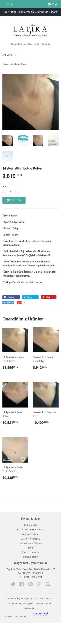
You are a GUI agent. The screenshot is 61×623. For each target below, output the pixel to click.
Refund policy (30, 556)
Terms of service (31, 552)
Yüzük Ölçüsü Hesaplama (30, 529)
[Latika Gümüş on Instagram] (48, 585)
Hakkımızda (30, 525)
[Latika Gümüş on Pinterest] (30, 585)
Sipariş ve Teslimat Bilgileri (21, 603)
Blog (30, 547)
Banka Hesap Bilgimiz (30, 543)
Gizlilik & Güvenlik (43, 598)
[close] (57, 12)
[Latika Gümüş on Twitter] (13, 585)
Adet (4, 186)
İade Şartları (29, 608)
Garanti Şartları (44, 603)
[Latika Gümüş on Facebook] (21, 585)
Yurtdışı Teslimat (30, 534)
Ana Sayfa (7, 54)
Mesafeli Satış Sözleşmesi (19, 598)
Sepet (55, 4)
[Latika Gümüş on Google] (39, 585)
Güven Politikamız (30, 538)
